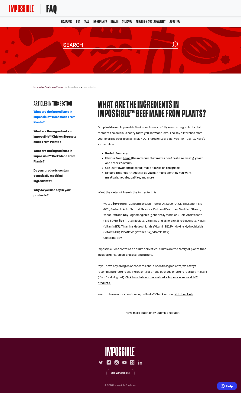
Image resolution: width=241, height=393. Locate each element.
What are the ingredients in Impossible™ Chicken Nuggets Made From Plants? (55, 136)
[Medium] (132, 362)
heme (126, 158)
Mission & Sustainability (151, 21)
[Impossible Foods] (120, 351)
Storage (127, 21)
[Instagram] (116, 362)
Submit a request (168, 313)
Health (114, 21)
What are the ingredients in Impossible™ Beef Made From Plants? (55, 117)
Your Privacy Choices (120, 373)
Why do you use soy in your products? (52, 192)
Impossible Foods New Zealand (49, 87)
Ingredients (100, 21)
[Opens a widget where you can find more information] (227, 386)
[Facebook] (109, 362)
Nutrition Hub (184, 294)
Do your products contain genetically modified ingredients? (51, 176)
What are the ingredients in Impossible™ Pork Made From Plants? (54, 156)
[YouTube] (124, 362)
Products (66, 21)
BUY (78, 21)
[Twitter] (101, 362)
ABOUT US (174, 21)
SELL (86, 21)
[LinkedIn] (140, 362)
